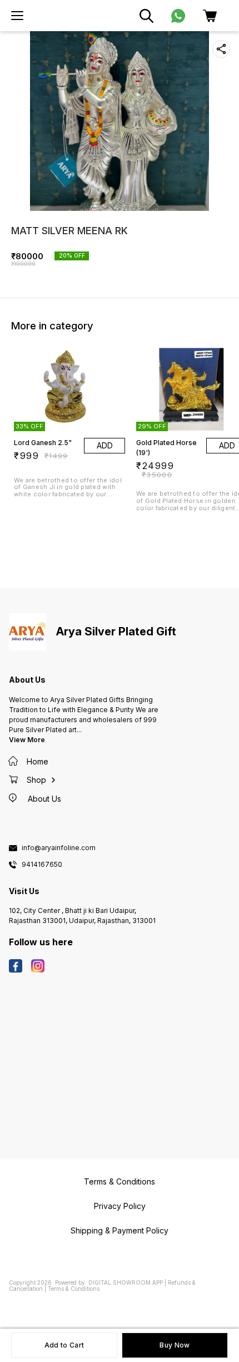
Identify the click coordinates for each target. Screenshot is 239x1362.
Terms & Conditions (73, 1288)
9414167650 (42, 864)
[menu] (17, 15)
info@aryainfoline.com (59, 848)
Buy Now (175, 1345)
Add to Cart (64, 1345)
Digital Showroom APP (125, 1282)
